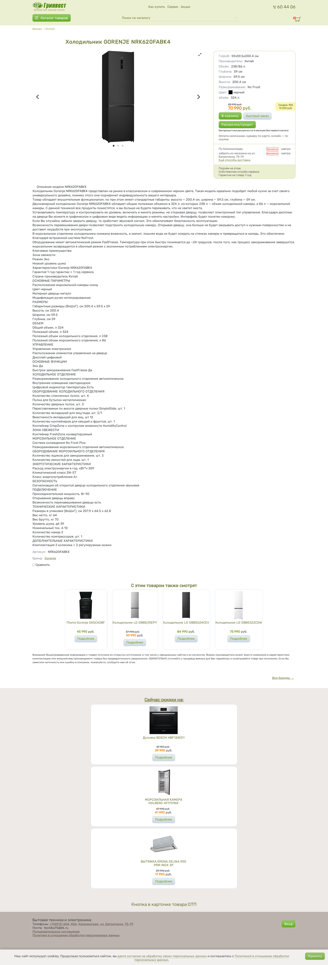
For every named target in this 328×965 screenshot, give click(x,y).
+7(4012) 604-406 (63, 924)
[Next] (198, 97)
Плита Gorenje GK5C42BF (86, 622)
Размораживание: (232, 87)
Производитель (231, 61)
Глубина (225, 71)
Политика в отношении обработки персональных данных (76, 935)
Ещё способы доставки (234, 160)
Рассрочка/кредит (237, 124)
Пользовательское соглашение (56, 931)
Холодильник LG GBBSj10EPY (134, 622)
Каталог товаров (54, 18)
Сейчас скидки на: (164, 700)
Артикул (39, 552)
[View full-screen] (200, 54)
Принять (315, 956)
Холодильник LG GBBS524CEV (186, 622)
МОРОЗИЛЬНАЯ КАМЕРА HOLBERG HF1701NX (163, 801)
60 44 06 (286, 6)
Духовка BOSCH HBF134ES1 (163, 738)
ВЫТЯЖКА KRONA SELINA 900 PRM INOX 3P (163, 863)
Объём (224, 66)
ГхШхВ (224, 56)
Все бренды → (283, 678)
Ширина (225, 77)
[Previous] (38, 97)
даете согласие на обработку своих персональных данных (162, 956)
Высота (225, 82)
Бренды (37, 28)
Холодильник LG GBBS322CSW (238, 622)
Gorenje (50, 28)
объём (224, 98)
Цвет (223, 92)
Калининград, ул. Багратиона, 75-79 (105, 924)
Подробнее (85, 638)
